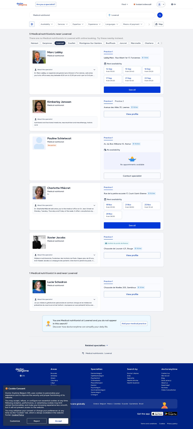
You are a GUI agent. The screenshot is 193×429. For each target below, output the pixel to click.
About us (164, 383)
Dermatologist (96, 373)
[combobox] (67, 15)
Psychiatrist (95, 378)
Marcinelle (136, 43)
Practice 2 (119, 101)
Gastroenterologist (98, 390)
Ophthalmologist (97, 376)
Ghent (53, 378)
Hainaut (34, 43)
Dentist (93, 385)
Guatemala (133, 404)
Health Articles (132, 380)
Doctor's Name (133, 373)
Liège (53, 383)
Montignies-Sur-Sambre (90, 43)
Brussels (54, 373)
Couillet (71, 43)
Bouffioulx (110, 43)
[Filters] (32, 24)
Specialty (130, 378)
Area (129, 376)
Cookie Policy (18, 415)
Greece (96, 404)
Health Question (133, 383)
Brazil (141, 404)
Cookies (162, 424)
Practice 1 (108, 51)
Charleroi (149, 43)
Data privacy (166, 380)
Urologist (94, 395)
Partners (164, 387)
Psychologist (95, 387)
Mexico (110, 404)
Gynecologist (96, 392)
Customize (15, 421)
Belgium (103, 404)
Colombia (117, 404)
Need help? (165, 385)
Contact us (165, 373)
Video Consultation (168, 390)
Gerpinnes (47, 43)
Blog (163, 378)
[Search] (160, 15)
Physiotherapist (97, 383)
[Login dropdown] (161, 4)
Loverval (60, 43)
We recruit (165, 376)
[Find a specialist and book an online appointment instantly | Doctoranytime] (83, 353)
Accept (58, 421)
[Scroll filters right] (147, 24)
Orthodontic (95, 380)
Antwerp (54, 376)
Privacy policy (172, 424)
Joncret (123, 43)
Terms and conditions (149, 424)
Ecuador (125, 404)
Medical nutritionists (94, 353)
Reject (37, 421)
